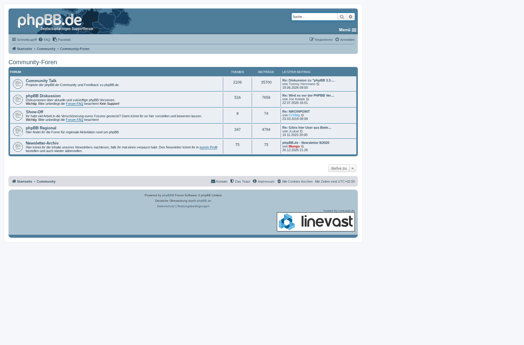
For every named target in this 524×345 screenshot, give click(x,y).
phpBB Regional (41, 128)
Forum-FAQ (74, 103)
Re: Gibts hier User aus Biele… (306, 127)
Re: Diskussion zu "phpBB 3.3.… (308, 80)
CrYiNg (294, 115)
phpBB (167, 195)
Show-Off (34, 112)
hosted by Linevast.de (339, 210)
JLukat (294, 131)
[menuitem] (44, 39)
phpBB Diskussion (43, 96)
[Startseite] (56, 21)
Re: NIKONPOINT (296, 111)
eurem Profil (208, 147)
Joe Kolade (297, 99)
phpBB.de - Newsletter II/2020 (305, 142)
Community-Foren (32, 62)
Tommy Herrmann (302, 84)
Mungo (294, 146)
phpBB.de (204, 200)
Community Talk (41, 80)
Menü (345, 29)
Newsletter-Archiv (42, 143)
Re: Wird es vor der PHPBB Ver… (308, 95)
